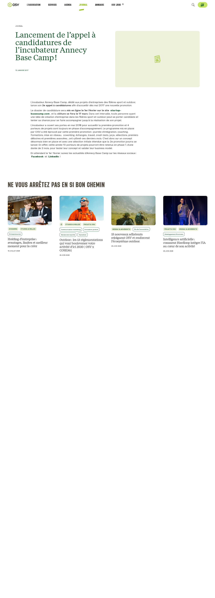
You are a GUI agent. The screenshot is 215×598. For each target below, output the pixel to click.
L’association (34, 5)
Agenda (67, 5)
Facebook (37, 156)
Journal (83, 5)
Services (52, 5)
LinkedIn (53, 156)
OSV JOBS (116, 5)
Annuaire (99, 5)
